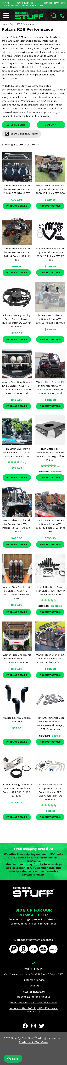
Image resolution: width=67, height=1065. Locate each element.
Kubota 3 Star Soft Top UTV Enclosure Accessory (33, 1010)
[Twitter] (41, 1026)
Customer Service (34, 980)
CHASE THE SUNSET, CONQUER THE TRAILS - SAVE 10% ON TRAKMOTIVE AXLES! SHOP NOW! (33, 4)
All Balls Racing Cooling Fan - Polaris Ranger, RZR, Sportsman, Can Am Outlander (16, 321)
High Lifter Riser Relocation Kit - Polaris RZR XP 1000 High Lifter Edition (50, 454)
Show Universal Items (24, 134)
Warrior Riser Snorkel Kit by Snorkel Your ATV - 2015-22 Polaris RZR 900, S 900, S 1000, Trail (50, 388)
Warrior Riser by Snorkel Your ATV (17, 719)
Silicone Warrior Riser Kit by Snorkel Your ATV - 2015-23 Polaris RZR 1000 (50, 319)
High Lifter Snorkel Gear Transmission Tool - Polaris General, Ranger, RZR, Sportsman (50, 723)
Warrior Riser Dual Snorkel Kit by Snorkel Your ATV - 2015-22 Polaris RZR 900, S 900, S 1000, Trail (17, 388)
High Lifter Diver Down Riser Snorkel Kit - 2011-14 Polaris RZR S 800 (50, 591)
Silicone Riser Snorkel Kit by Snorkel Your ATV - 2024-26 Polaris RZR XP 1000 (50, 254)
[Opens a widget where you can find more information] (12, 1059)
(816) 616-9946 (33, 968)
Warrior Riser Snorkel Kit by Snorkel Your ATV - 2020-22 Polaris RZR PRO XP (50, 526)
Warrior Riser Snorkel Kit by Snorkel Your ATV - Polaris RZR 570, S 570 (17, 189)
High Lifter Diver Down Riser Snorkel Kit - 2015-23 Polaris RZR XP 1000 (17, 452)
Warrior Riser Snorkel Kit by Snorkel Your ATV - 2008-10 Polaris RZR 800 (50, 189)
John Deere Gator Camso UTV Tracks (33, 1002)
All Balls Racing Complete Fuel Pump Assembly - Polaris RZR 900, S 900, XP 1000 (17, 790)
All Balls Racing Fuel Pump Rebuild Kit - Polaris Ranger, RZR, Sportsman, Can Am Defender (50, 792)
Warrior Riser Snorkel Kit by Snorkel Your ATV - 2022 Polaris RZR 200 (17, 658)
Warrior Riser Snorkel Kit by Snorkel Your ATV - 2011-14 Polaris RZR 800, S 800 (17, 593)
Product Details (16, 206)
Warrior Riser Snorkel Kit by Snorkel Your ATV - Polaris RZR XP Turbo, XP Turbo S (16, 526)
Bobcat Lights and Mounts (33, 996)
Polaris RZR (15, 24)
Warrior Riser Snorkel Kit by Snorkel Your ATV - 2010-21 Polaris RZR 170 (50, 658)
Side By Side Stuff (24, 1038)
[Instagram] (33, 1026)
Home (4, 24)
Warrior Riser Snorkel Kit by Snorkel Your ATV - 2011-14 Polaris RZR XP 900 (17, 254)
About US (33, 985)
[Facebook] (25, 1026)
